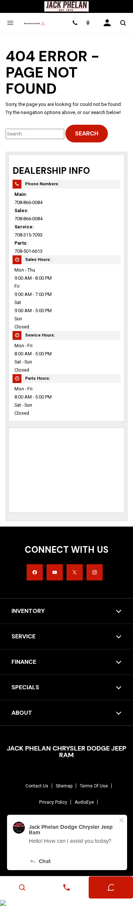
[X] (74, 572)
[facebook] (35, 572)
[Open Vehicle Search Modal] (122, 23)
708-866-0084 (28, 202)
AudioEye (84, 802)
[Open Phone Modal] (74, 23)
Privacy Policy (53, 802)
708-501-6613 (28, 251)
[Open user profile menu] (107, 23)
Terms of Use (94, 786)
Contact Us (36, 786)
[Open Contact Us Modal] (66, 887)
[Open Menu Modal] (10, 23)
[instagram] (94, 572)
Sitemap (64, 786)
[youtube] (55, 572)
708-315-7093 (28, 235)
